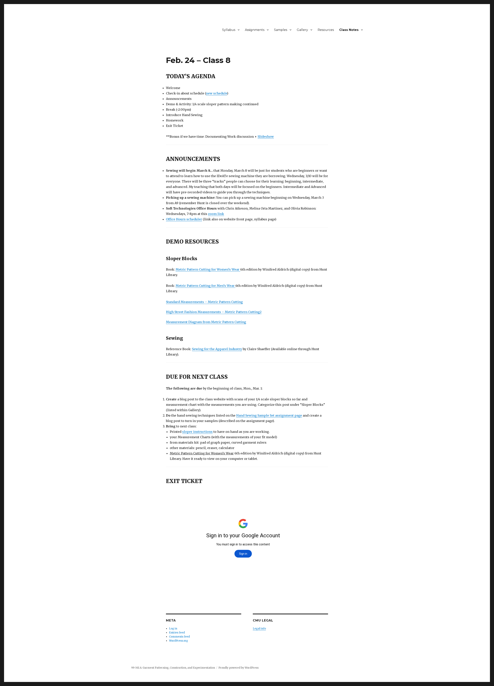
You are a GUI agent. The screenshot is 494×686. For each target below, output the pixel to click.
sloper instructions (197, 432)
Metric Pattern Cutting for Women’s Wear (208, 269)
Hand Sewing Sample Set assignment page (269, 415)
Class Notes (349, 30)
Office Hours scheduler (184, 219)
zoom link (216, 214)
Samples (280, 30)
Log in (173, 628)
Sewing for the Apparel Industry (217, 349)
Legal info (259, 628)
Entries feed (177, 632)
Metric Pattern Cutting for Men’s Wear (205, 286)
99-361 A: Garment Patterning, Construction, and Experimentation (173, 667)
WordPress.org (178, 640)
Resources (326, 30)
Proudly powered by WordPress (238, 667)
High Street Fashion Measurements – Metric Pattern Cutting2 (213, 312)
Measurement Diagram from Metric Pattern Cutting (206, 322)
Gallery (302, 30)
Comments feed (179, 636)
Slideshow (266, 136)
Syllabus (228, 30)
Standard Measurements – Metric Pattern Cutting (204, 302)
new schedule (216, 93)
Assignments (254, 30)
